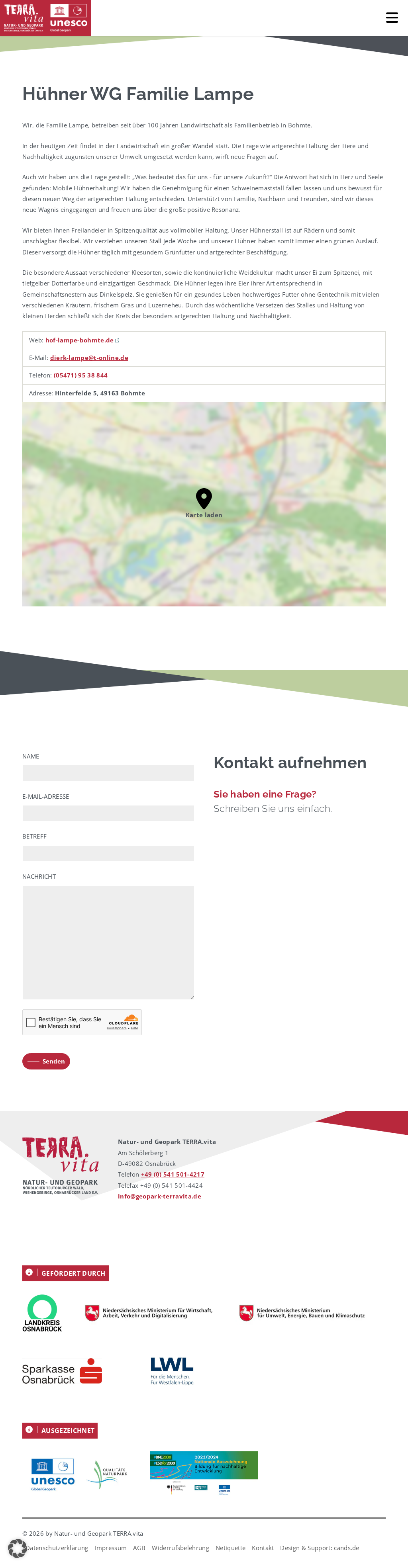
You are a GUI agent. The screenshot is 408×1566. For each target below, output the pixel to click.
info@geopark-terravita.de (159, 1196)
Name (30, 756)
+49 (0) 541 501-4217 (172, 1174)
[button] (17, 1548)
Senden (54, 1061)
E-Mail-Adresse (45, 796)
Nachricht (39, 876)
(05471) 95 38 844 (81, 375)
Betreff (34, 836)
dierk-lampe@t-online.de (89, 358)
